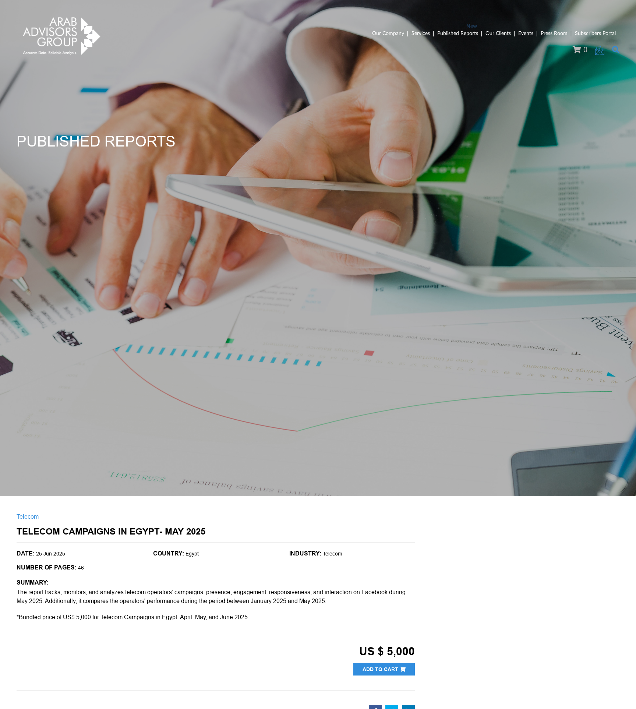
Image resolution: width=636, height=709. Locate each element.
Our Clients (498, 33)
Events (525, 33)
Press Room (554, 33)
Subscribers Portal (595, 33)
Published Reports (457, 33)
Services (420, 33)
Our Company (388, 33)
